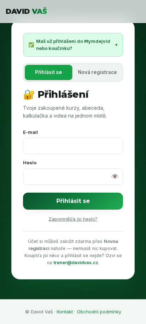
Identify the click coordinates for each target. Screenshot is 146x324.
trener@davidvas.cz (76, 262)
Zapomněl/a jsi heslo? (73, 219)
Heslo (29, 162)
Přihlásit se (73, 201)
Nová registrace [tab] (97, 72)
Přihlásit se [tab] (48, 72)
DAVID (26, 11)
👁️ (115, 176)
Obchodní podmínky (99, 311)
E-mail (30, 132)
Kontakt (65, 311)
